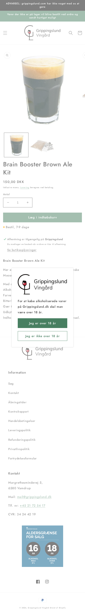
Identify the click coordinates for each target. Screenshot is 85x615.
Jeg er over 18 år (42, 323)
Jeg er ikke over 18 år (42, 336)
